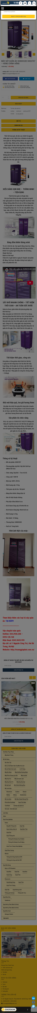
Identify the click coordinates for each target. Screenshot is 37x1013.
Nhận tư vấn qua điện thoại (18, 16)
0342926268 (10, 1009)
